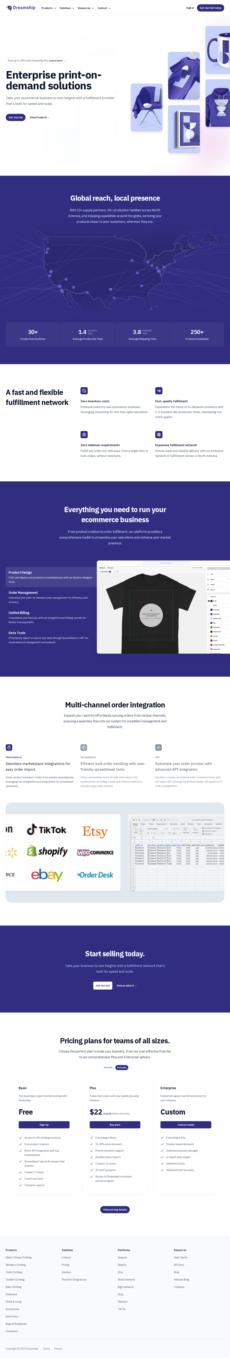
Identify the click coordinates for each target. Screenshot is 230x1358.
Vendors (66, 1272)
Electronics (12, 1316)
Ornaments (12, 1331)
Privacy (58, 1348)
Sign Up (44, 1124)
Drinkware (11, 1294)
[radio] (108, 1067)
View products (127, 985)
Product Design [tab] (20, 572)
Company (179, 1287)
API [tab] (157, 757)
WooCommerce (126, 1279)
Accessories (12, 1309)
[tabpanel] (160, 607)
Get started (16, 117)
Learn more (57, 60)
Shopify (122, 1264)
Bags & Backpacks (16, 1323)
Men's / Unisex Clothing (19, 1257)
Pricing (65, 1264)
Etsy (120, 1272)
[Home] (21, 8)
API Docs (179, 1264)
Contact (66, 1257)
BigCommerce (126, 1287)
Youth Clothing (14, 1272)
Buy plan (115, 1124)
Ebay (120, 1294)
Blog (176, 1272)
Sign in (190, 8)
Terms (46, 1348)
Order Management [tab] (23, 593)
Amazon (122, 1257)
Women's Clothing (16, 1264)
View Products (40, 117)
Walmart (123, 1301)
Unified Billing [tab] (19, 613)
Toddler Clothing (15, 1279)
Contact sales (186, 1124)
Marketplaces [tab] (14, 757)
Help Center (180, 1257)
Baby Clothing (14, 1287)
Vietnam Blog (181, 1279)
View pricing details (115, 1209)
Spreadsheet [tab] (88, 757)
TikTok (121, 1309)
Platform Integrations (74, 1279)
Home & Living (14, 1301)
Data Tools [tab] (17, 633)
